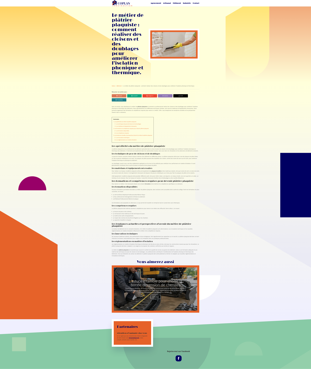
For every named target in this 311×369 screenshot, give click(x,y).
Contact (196, 3)
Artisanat (167, 3)
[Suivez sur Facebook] (179, 358)
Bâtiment (177, 3)
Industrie (187, 3)
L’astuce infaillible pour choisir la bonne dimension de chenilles (155, 283)
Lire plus (155, 297)
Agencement (156, 3)
